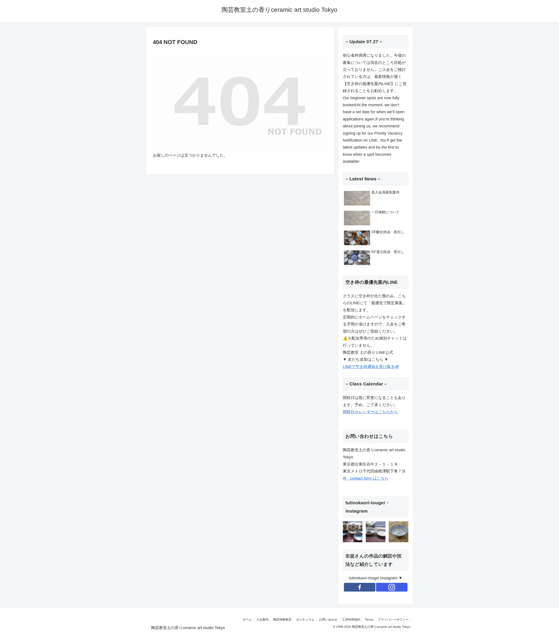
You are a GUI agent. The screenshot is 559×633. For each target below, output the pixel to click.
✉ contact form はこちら (365, 478)
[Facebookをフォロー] (359, 587)
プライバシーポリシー (393, 619)
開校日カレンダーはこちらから (370, 412)
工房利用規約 (351, 619)
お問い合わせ (328, 619)
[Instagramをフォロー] (391, 587)
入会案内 (262, 619)
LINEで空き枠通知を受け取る (369, 366)
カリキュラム (305, 619)
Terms (369, 619)
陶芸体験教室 (282, 619)
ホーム (247, 619)
